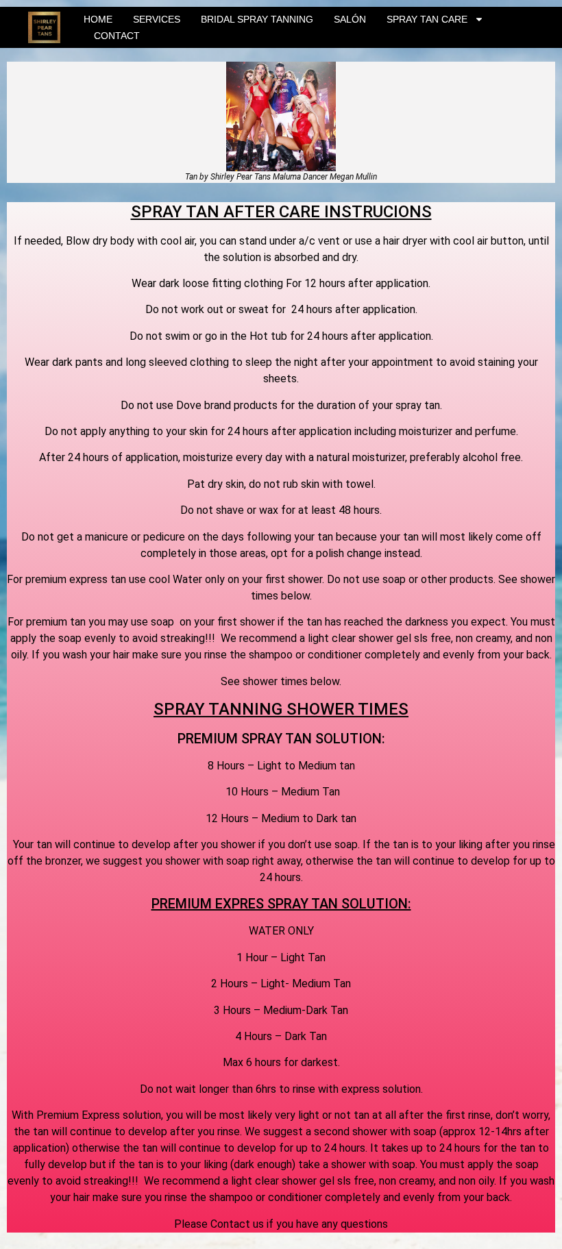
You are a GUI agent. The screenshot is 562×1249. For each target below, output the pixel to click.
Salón (350, 19)
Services (156, 19)
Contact (117, 35)
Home (98, 19)
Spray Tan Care (427, 19)
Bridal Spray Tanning (257, 19)
